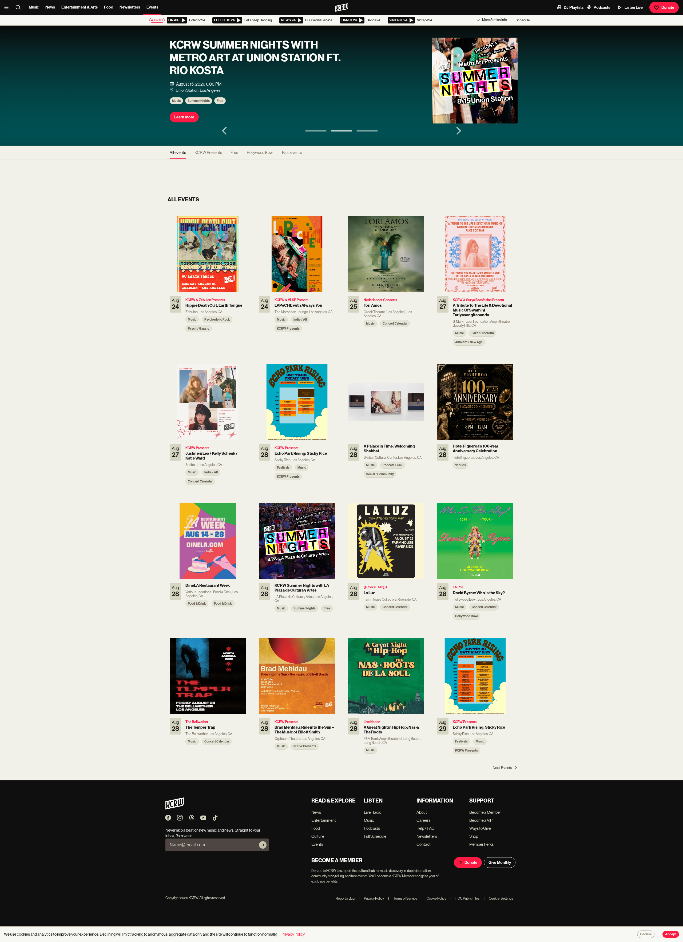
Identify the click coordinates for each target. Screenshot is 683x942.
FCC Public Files (464, 898)
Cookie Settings (501, 898)
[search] (20, 7)
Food (108, 7)
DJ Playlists (573, 7)
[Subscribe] (263, 845)
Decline (646, 934)
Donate (667, 7)
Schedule (523, 20)
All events (178, 152)
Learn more (184, 117)
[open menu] (8, 7)
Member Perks (481, 844)
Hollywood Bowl (260, 152)
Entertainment (323, 820)
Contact (423, 844)
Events (152, 7)
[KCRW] (174, 808)
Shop (473, 836)
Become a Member (485, 812)
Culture (317, 836)
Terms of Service (402, 898)
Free (220, 101)
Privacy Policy (371, 898)
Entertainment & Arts (79, 7)
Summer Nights (199, 101)
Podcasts (602, 7)
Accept (670, 934)
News (50, 7)
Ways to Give (480, 828)
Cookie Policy (434, 898)
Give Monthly (500, 862)
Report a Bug (345, 898)
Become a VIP (481, 820)
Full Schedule (375, 836)
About (421, 812)
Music (34, 7)
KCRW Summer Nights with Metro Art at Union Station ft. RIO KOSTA (255, 58)
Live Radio (372, 812)
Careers (423, 820)
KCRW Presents (208, 152)
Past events (292, 152)
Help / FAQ (425, 828)
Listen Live (634, 7)
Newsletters (130, 7)
